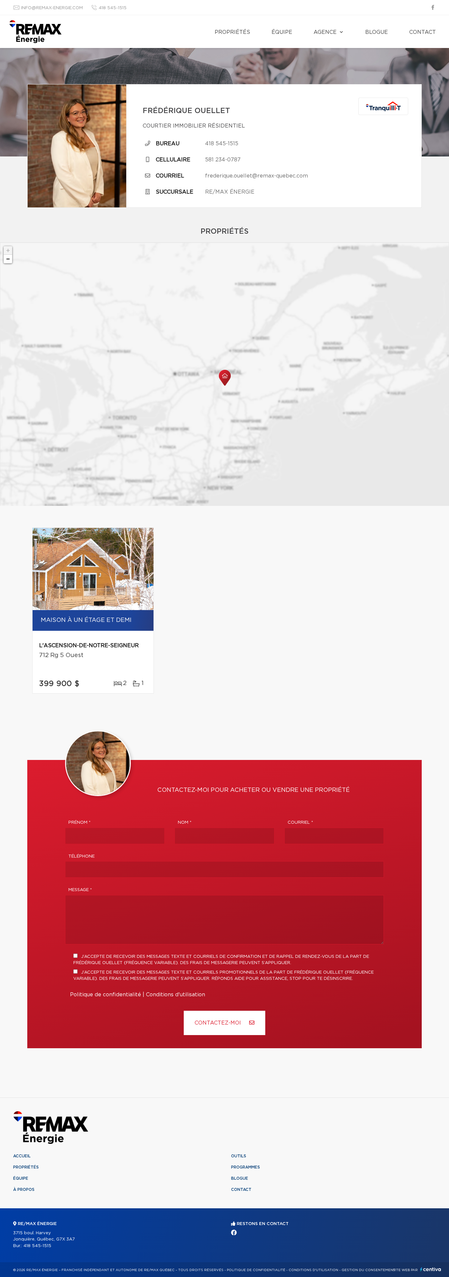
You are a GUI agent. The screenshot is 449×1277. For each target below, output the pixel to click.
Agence (325, 32)
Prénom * (79, 822)
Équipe (282, 32)
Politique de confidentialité (105, 994)
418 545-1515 (113, 8)
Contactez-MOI (219, 1023)
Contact (422, 32)
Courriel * (300, 822)
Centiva (430, 1269)
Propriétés (232, 32)
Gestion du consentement (368, 1270)
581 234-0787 (223, 159)
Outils (238, 1156)
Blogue (376, 32)
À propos (24, 1190)
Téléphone (81, 856)
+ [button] (8, 250)
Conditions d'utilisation (175, 994)
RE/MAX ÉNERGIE (229, 192)
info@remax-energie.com (52, 8)
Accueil (22, 1156)
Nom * (185, 822)
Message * (80, 890)
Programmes (245, 1167)
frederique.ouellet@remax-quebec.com (256, 175)
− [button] (8, 258)
